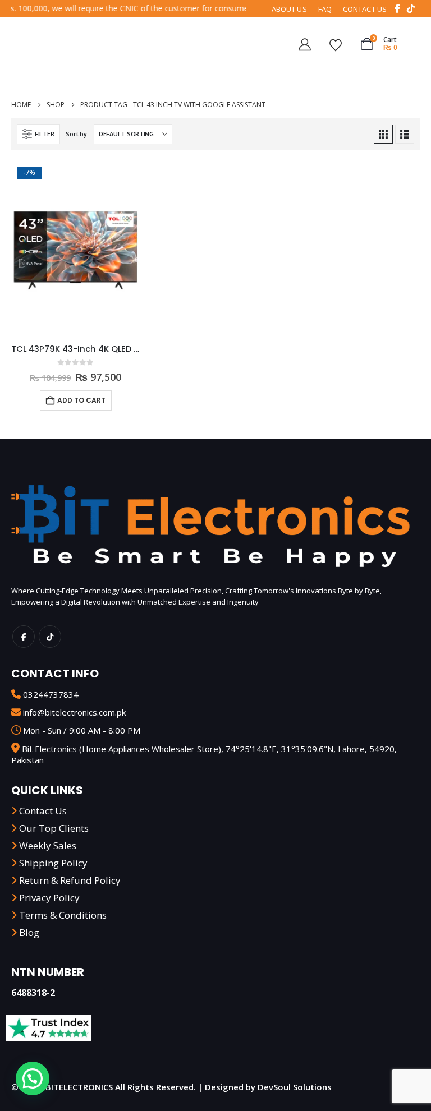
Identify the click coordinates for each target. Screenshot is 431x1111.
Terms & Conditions (63, 915)
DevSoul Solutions (295, 1086)
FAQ (325, 9)
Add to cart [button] (81, 400)
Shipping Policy (53, 862)
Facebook (23, 636)
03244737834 (51, 694)
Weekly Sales (47, 845)
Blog (29, 932)
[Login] (308, 43)
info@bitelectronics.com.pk (74, 712)
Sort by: (77, 134)
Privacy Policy (49, 897)
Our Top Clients (54, 828)
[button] (38, 134)
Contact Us (43, 810)
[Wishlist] (339, 43)
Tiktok (50, 636)
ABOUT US (289, 9)
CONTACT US (365, 9)
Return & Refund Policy (70, 880)
